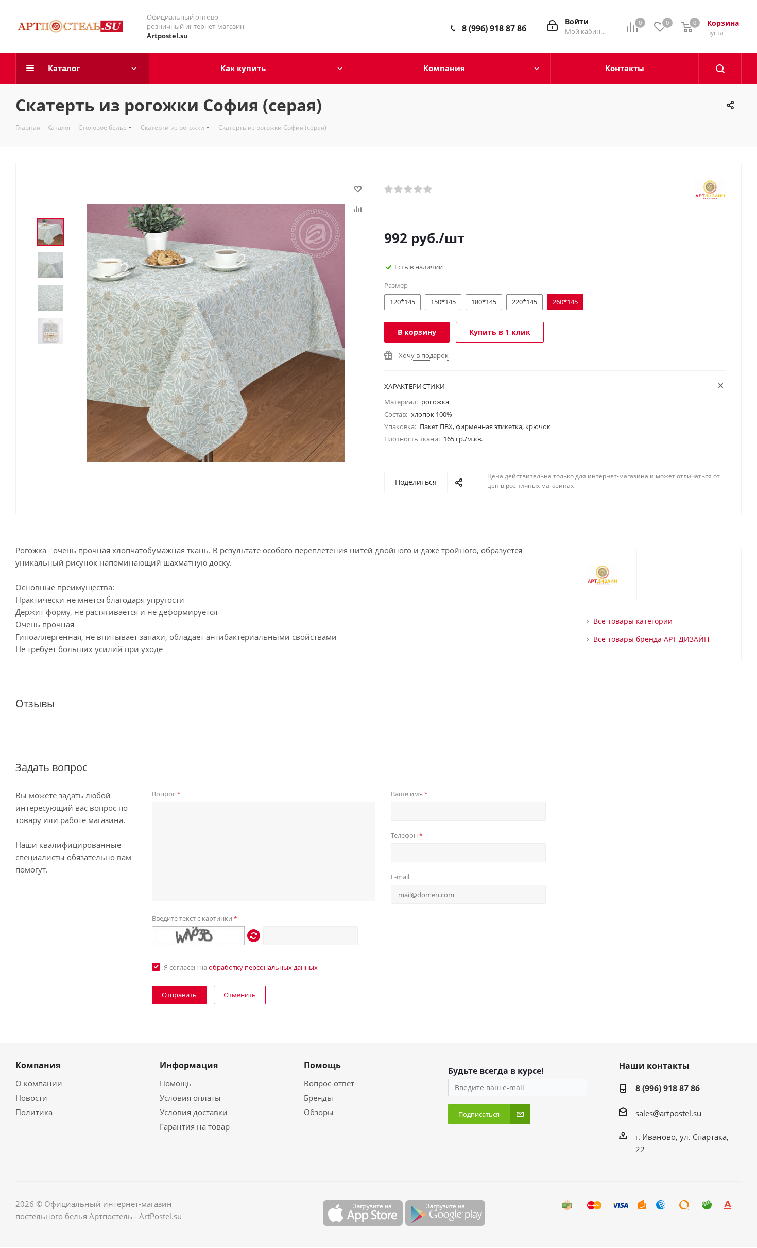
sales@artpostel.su (668, 1113)
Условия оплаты (190, 1097)
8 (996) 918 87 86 (494, 28)
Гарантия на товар (195, 1126)
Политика (34, 1112)
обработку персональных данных (263, 967)
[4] (418, 189)
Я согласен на (241, 967)
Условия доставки (194, 1112)
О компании (38, 1083)
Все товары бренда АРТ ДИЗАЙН (651, 639)
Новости (31, 1097)
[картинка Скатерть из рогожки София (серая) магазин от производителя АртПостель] (216, 332)
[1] (389, 189)
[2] (399, 189)
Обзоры (319, 1112)
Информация (189, 1065)
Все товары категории (633, 621)
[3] (409, 189)
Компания (37, 1065)
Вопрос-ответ (329, 1083)
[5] (428, 189)
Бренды (318, 1097)
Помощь (176, 1083)
